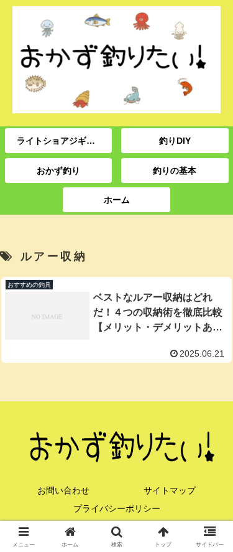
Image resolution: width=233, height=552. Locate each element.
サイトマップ (170, 490)
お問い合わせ (63, 490)
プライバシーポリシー (116, 508)
